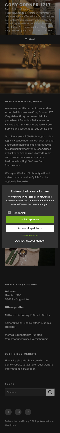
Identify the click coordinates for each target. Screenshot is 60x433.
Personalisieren (30, 235)
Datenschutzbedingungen (30, 240)
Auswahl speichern (30, 228)
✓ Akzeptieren (30, 219)
